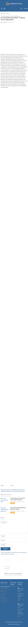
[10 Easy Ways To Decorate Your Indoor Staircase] (5, 500)
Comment (4, 522)
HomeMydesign (9, 622)
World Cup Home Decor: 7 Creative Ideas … (21, 596)
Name (3, 536)
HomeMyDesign (16, 624)
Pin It (12, 485)
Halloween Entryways (19, 491)
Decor (12, 503)
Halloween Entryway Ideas (7, 491)
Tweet (2, 485)
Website (3, 544)
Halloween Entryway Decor (18, 489)
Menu (25, 8)
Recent (8, 569)
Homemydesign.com (5, 587)
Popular (8, 567)
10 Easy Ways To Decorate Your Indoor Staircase (17, 499)
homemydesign (4, 22)
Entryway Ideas (7, 489)
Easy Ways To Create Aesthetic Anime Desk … (21, 611)
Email (3, 540)
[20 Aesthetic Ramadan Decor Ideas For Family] (5, 509)
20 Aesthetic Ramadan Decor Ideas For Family (18, 508)
